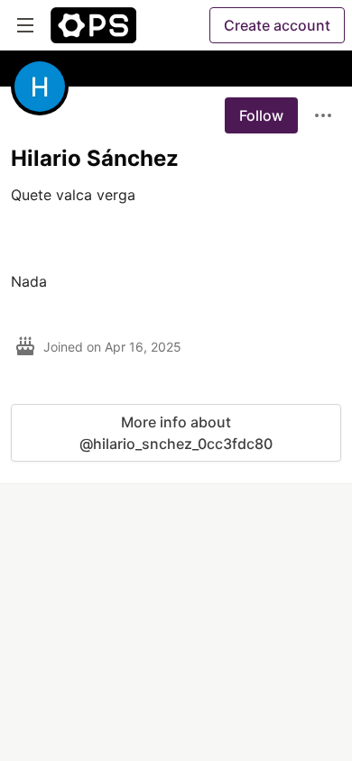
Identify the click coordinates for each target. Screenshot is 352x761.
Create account (277, 25)
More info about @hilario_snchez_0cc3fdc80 (176, 433)
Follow (261, 115)
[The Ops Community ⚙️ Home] (93, 25)
